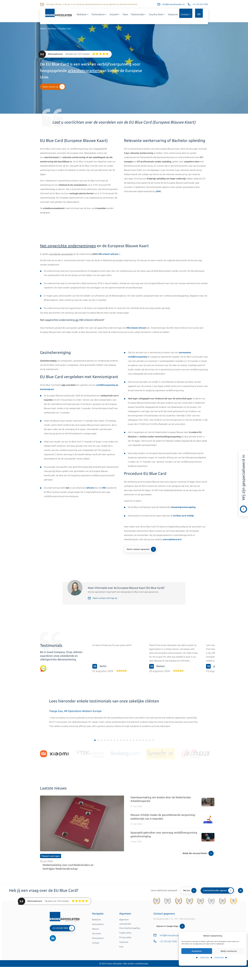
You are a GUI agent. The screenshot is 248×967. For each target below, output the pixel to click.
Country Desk (156, 14)
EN (198, 14)
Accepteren (197, 951)
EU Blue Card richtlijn (183, 515)
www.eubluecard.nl (172, 539)
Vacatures (173, 14)
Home (43, 28)
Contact (185, 14)
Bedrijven (82, 14)
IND (104, 488)
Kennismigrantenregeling (183, 507)
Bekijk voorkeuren (229, 951)
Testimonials (137, 14)
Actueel (114, 14)
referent (90, 488)
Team (125, 14)
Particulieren (98, 14)
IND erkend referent (108, 254)
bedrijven (52, 28)
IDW (158, 191)
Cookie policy (204, 957)
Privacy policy (219, 957)
